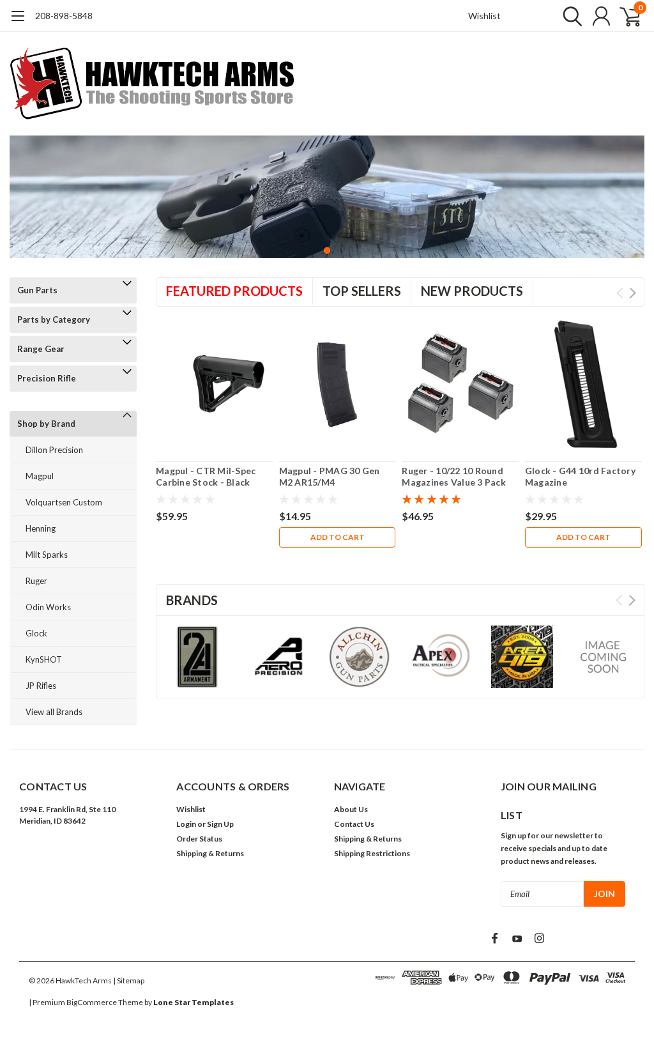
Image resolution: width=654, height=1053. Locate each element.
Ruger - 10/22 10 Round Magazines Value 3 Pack (454, 476)
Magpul (40, 476)
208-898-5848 (64, 15)
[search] (569, 16)
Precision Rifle (46, 378)
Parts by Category (53, 319)
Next (632, 293)
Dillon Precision (54, 450)
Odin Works (48, 607)
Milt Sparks (47, 555)
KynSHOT (44, 659)
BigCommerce (91, 1002)
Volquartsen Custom (64, 502)
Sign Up (220, 824)
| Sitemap (128, 980)
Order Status (199, 838)
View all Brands (54, 712)
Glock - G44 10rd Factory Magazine (580, 476)
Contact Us (354, 824)
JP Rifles (41, 685)
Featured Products (234, 290)
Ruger (36, 581)
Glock (36, 633)
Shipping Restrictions (372, 853)
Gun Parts (37, 290)
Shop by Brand (46, 424)
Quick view (214, 384)
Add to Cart (337, 537)
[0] (625, 16)
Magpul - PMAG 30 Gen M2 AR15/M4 (329, 476)
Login (186, 824)
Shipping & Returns (210, 853)
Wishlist (484, 15)
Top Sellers (362, 290)
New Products (472, 290)
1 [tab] (327, 250)
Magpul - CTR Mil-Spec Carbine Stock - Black (205, 476)
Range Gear (41, 349)
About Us (351, 809)
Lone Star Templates (193, 1002)
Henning (41, 528)
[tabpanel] (327, 196)
